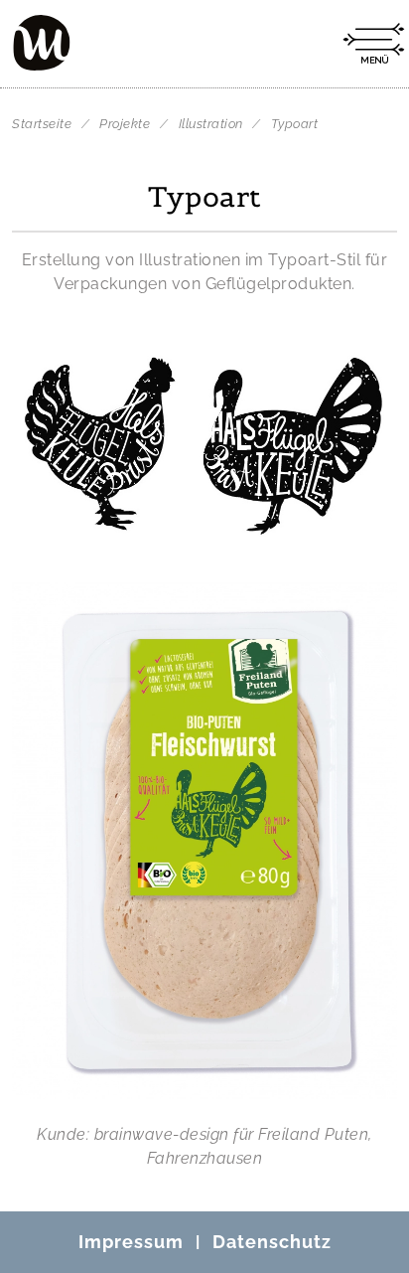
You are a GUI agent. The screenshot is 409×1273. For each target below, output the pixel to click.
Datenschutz (272, 1241)
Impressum (131, 1241)
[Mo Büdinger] (41, 43)
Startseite (41, 123)
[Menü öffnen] (373, 44)
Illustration (213, 123)
